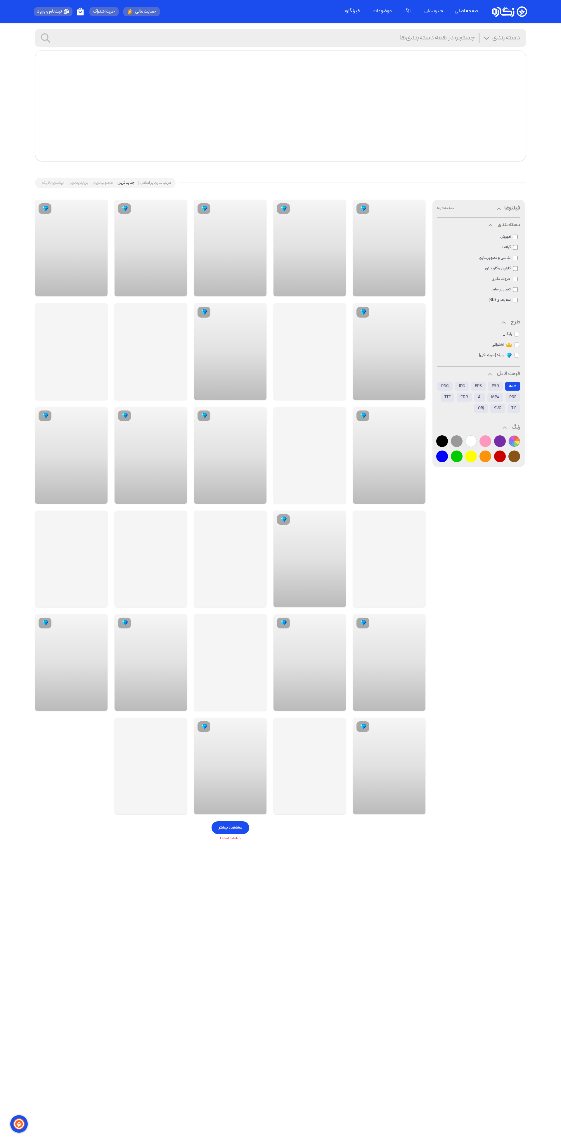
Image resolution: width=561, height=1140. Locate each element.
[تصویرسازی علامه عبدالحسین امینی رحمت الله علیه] (389, 559)
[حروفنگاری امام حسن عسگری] (230, 662)
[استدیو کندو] (416, 290)
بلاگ (408, 11)
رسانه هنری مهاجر (392, 601)
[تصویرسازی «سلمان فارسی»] (309, 766)
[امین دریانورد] (416, 498)
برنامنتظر (160, 601)
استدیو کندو (397, 290)
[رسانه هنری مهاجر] (416, 601)
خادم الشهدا (317, 394)
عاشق (163, 705)
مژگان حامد (398, 705)
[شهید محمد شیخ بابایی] (151, 351)
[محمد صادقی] (336, 601)
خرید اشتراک (104, 11)
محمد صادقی (316, 601)
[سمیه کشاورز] (416, 394)
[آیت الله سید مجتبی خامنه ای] (151, 766)
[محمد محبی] (416, 808)
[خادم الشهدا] (336, 394)
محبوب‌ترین (103, 183)
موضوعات (382, 11)
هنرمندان (433, 11)
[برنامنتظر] (177, 601)
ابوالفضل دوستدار (233, 601)
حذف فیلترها (445, 208)
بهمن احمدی (78, 705)
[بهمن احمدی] (98, 705)
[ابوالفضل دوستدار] (257, 601)
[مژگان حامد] (416, 705)
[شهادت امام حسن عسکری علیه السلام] (151, 559)
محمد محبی (397, 808)
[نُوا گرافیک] (257, 498)
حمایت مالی (145, 11)
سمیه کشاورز (396, 394)
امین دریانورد (396, 498)
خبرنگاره (353, 11)
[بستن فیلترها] (499, 209)
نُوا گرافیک (239, 498)
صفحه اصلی (466, 11)
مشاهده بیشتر (230, 828)
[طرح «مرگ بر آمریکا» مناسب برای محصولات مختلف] (309, 455)
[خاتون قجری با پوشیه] (71, 559)
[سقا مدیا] (257, 705)
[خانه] (509, 11)
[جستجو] (45, 38)
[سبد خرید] (80, 11)
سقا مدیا (241, 705)
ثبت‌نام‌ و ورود (49, 11)
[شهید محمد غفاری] (309, 351)
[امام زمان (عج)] (230, 559)
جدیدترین (126, 183)
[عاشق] (177, 705)
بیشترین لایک (53, 183)
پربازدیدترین (78, 183)
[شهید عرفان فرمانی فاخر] (71, 351)
